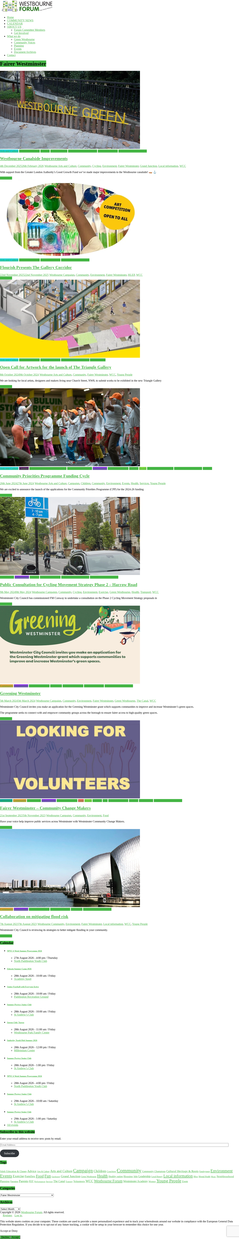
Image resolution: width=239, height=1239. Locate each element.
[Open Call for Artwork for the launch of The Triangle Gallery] (70, 356)
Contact (11, 55)
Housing (97, 800)
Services (207, 468)
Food (81, 800)
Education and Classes (79, 468)
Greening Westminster (20, 693)
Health (142, 468)
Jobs (105, 800)
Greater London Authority (82, 151)
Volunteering (146, 800)
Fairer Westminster (29, 151)
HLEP (131, 274)
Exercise (34, 577)
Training (69, 1181)
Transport (145, 592)
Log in (18, 1215)
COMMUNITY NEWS (20, 20)
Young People (98, 359)
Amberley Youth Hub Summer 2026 (22, 1040)
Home (10, 17)
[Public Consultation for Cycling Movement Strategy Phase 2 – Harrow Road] (70, 574)
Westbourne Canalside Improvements (34, 158)
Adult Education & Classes (13, 1171)
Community (84, 165)
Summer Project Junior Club (19, 1005)
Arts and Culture (9, 151)
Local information (168, 165)
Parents (23, 1181)
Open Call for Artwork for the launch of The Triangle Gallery (55, 367)
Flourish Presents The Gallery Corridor (36, 267)
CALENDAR (15, 23)
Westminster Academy (135, 1181)
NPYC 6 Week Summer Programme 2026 (24, 951)
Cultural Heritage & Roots (182, 1171)
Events (18, 48)
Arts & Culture (43, 1171)
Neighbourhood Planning (188, 468)
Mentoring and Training (160, 468)
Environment (109, 165)
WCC (183, 165)
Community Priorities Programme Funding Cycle (45, 476)
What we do (13, 36)
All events (12, 1124)
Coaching (111, 1171)
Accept (15, 1237)
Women (152, 1181)
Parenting (14, 1181)
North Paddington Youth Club (30, 960)
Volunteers (79, 1181)
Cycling (96, 165)
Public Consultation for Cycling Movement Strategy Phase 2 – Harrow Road (68, 584)
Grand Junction (58, 151)
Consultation (7, 577)
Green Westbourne (24, 39)
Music (213, 1177)
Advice (31, 1171)
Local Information (108, 151)
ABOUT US (14, 26)
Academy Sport (22, 978)
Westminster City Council (132, 151)
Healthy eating (115, 1176)
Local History (157, 1176)
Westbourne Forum (108, 1181)
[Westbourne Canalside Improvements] (70, 147)
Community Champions (154, 1171)
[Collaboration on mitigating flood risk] (70, 906)
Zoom (185, 1181)
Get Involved (21, 33)
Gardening (56, 685)
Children (24, 468)
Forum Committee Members (29, 29)
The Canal (142, 700)
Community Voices (24, 42)
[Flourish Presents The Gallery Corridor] (70, 256)
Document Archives (25, 51)
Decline (5, 1237)
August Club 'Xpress (15, 1022)
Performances (39, 1182)
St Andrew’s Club (24, 1014)
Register (7, 1215)
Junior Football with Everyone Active (23, 987)
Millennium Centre (24, 1050)
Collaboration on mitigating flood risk (34, 916)
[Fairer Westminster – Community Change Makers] (70, 797)
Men (196, 1176)
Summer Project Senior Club (19, 1058)
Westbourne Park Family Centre (31, 1032)
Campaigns (6, 800)
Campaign (69, 274)
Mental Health (204, 1176)
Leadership (144, 1176)
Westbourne (51, 165)
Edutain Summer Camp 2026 (19, 969)
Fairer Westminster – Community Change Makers (45, 808)
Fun (47, 1176)
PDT (31, 1181)
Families (45, 151)
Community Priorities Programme (47, 468)
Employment (204, 1171)
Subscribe (9, 1153)
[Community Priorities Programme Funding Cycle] (70, 465)
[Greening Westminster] (70, 682)
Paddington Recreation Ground (31, 996)
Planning (19, 45)
